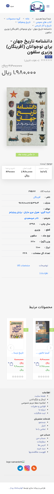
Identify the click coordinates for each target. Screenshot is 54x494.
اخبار (43, 426)
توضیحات (43, 265)
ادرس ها (42, 445)
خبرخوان (34, 468)
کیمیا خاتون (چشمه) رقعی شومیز (43, 353)
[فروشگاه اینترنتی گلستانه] (37, 6)
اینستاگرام (27, 468)
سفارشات (41, 442)
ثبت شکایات (40, 413)
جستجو (42, 422)
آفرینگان (36, 197)
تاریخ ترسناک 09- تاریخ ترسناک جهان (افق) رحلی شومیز (16, 353)
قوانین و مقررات (38, 406)
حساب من (41, 438)
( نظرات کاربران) (31, 60)
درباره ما (42, 410)
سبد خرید (41, 448)
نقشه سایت (40, 396)
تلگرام (20, 468)
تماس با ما (41, 429)
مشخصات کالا (23, 265)
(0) (44, 273)
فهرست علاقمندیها (37, 452)
